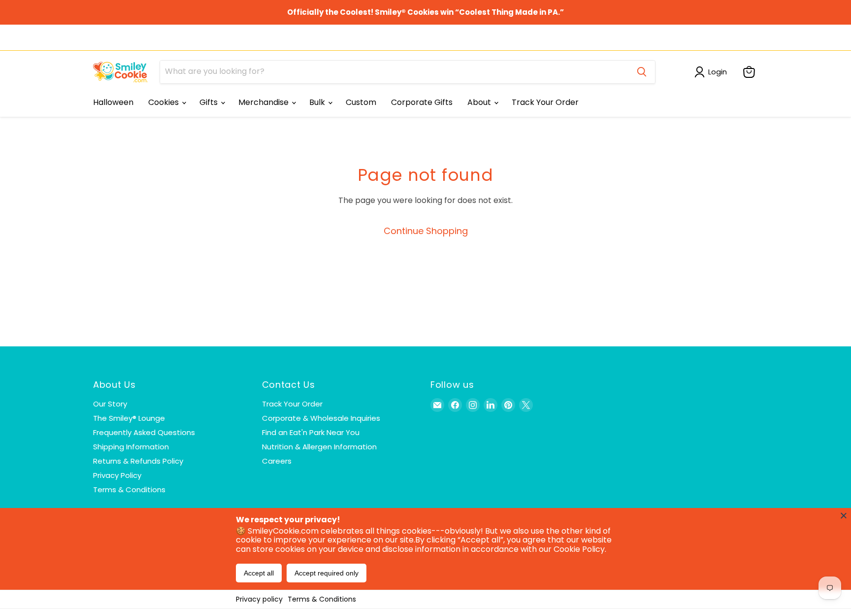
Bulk (318, 102)
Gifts (209, 102)
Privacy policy (259, 599)
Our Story (110, 404)
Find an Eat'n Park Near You (311, 432)
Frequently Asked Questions (144, 432)
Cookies (164, 102)
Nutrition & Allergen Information (319, 446)
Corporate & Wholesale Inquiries (321, 418)
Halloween (113, 102)
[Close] (843, 515)
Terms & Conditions (322, 599)
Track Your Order (545, 102)
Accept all (259, 573)
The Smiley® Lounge (129, 418)
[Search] (641, 72)
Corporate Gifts (422, 102)
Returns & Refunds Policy (138, 461)
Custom (361, 102)
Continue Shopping (426, 231)
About (480, 102)
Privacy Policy (117, 475)
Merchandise (264, 102)
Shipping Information (131, 446)
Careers (277, 461)
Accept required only (327, 573)
